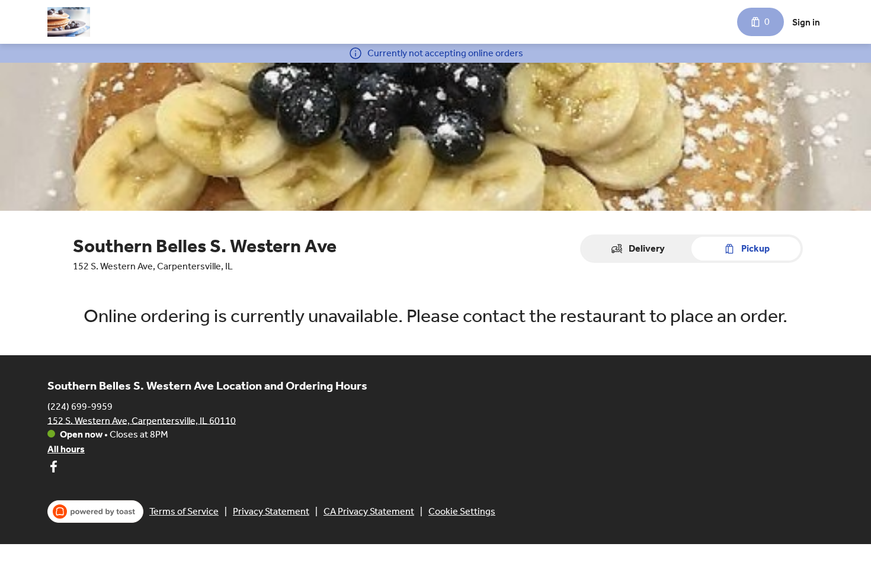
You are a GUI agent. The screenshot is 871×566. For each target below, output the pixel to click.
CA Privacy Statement (369, 511)
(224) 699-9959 (80, 405)
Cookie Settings (461, 511)
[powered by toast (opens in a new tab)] (95, 511)
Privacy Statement (271, 511)
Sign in (806, 22)
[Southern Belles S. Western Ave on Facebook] (53, 469)
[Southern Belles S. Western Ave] (68, 22)
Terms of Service (184, 511)
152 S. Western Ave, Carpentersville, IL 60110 (141, 420)
